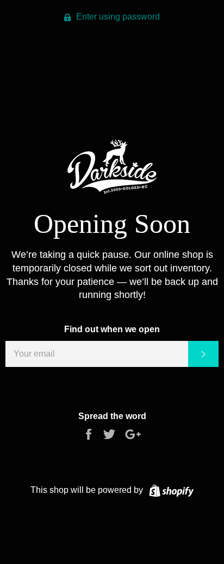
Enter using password (117, 16)
